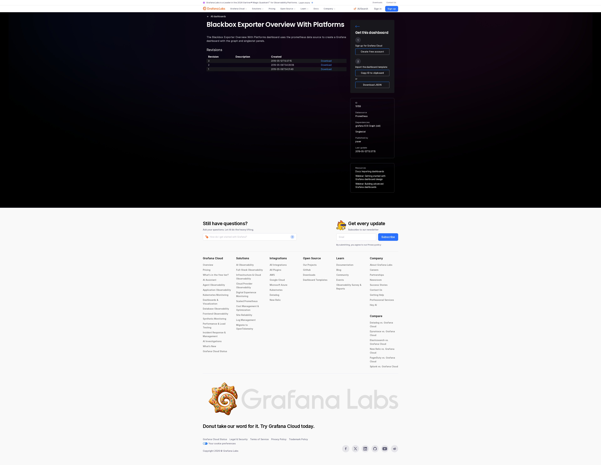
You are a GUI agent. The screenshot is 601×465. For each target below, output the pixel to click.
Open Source (286, 8)
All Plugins (275, 270)
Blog (338, 270)
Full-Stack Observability (249, 270)
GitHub (307, 270)
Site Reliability (244, 315)
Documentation (344, 265)
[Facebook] (345, 448)
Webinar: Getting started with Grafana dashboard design (370, 178)
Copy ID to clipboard (372, 73)
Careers (374, 270)
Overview (208, 265)
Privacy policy (374, 244)
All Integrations (278, 265)
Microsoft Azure (278, 285)
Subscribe (388, 237)
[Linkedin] (365, 448)
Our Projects (310, 265)
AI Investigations (212, 341)
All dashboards (218, 16)
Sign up (392, 8)
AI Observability (245, 265)
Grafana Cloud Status (215, 351)
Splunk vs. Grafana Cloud (384, 366)
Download (326, 60)
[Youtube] (384, 448)
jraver (358, 141)
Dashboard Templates (315, 280)
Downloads (309, 275)
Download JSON (372, 84)
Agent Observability (214, 285)
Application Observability (217, 290)
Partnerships (377, 275)
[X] (355, 448)
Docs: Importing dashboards (369, 171)
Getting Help (377, 295)
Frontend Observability (215, 313)
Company (328, 8)
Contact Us (376, 290)
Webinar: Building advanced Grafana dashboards (369, 185)
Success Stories (379, 285)
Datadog (274, 295)
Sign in (378, 8)
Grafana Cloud (237, 8)
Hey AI (373, 305)
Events (340, 280)
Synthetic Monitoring (214, 318)
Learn (303, 8)
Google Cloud (277, 280)
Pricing (272, 8)
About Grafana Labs (381, 265)
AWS (272, 275)
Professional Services (382, 300)
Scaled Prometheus (247, 301)
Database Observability (216, 308)
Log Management (246, 320)
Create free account (372, 51)
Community (342, 275)
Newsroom (376, 280)
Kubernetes (276, 290)
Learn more (304, 2)
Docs (316, 8)
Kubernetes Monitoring (215, 295)
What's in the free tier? (216, 275)
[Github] (375, 448)
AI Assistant (209, 280)
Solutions (256, 8)
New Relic (275, 300)
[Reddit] (394, 448)
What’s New (209, 346)
